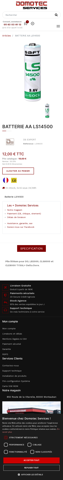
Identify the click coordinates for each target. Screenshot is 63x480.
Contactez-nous (10, 365)
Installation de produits (14, 376)
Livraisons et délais (12, 333)
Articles (6, 35)
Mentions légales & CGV (14, 339)
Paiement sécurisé (11, 344)
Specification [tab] (31, 248)
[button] (31, 474)
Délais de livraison (16, 217)
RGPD (5, 354)
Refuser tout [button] (31, 467)
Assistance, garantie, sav (19, 223)
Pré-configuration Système (16, 381)
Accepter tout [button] (31, 460)
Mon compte (9, 328)
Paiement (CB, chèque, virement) (24, 213)
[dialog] (31, 447)
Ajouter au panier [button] (18, 171)
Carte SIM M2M (10, 386)
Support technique (12, 370)
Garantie (6, 349)
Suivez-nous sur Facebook (20, 227)
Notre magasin (14, 210)
